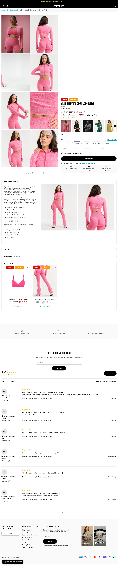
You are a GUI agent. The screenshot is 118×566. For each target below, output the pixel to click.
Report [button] (45, 398)
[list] (29, 91)
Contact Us (25, 540)
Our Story (25, 542)
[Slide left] (115, 126)
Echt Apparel (15, 557)
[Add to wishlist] (28, 267)
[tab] (102, 382)
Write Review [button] (110, 373)
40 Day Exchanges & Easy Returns (107, 169)
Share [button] (50, 398)
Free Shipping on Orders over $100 (89, 169)
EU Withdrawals (27, 537)
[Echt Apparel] (58, 6)
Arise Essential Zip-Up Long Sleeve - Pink (33, 10)
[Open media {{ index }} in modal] (15, 34)
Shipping (101, 2)
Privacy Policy (26, 545)
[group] (11, 372)
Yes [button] (41, 398)
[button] (69, 118)
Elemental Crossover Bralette (18, 299)
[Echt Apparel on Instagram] (5, 557)
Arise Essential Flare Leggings (44, 299)
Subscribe (59, 368)
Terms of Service (27, 547)
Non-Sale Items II (12, 10)
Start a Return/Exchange (30, 535)
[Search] (8, 6)
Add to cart (89, 159)
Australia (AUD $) (7, 533)
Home (3, 10)
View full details (18, 306)
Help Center (110, 2)
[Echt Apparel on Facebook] (2, 557)
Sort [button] (3, 381)
